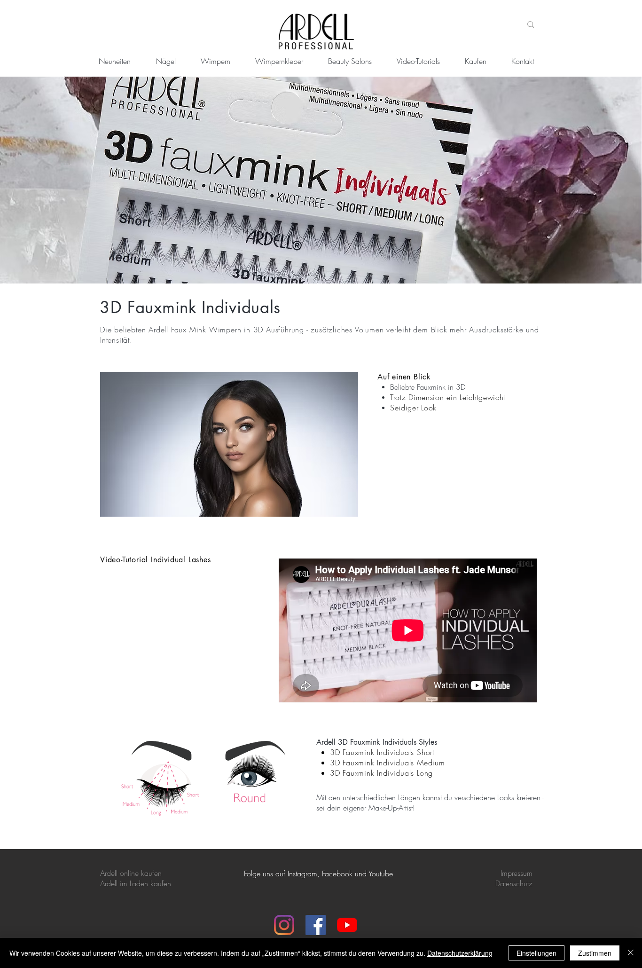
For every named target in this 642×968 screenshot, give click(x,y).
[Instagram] (284, 925)
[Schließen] (630, 952)
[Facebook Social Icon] (315, 925)
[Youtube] (347, 925)
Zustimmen (594, 953)
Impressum (516, 873)
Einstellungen (536, 953)
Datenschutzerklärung (460, 953)
